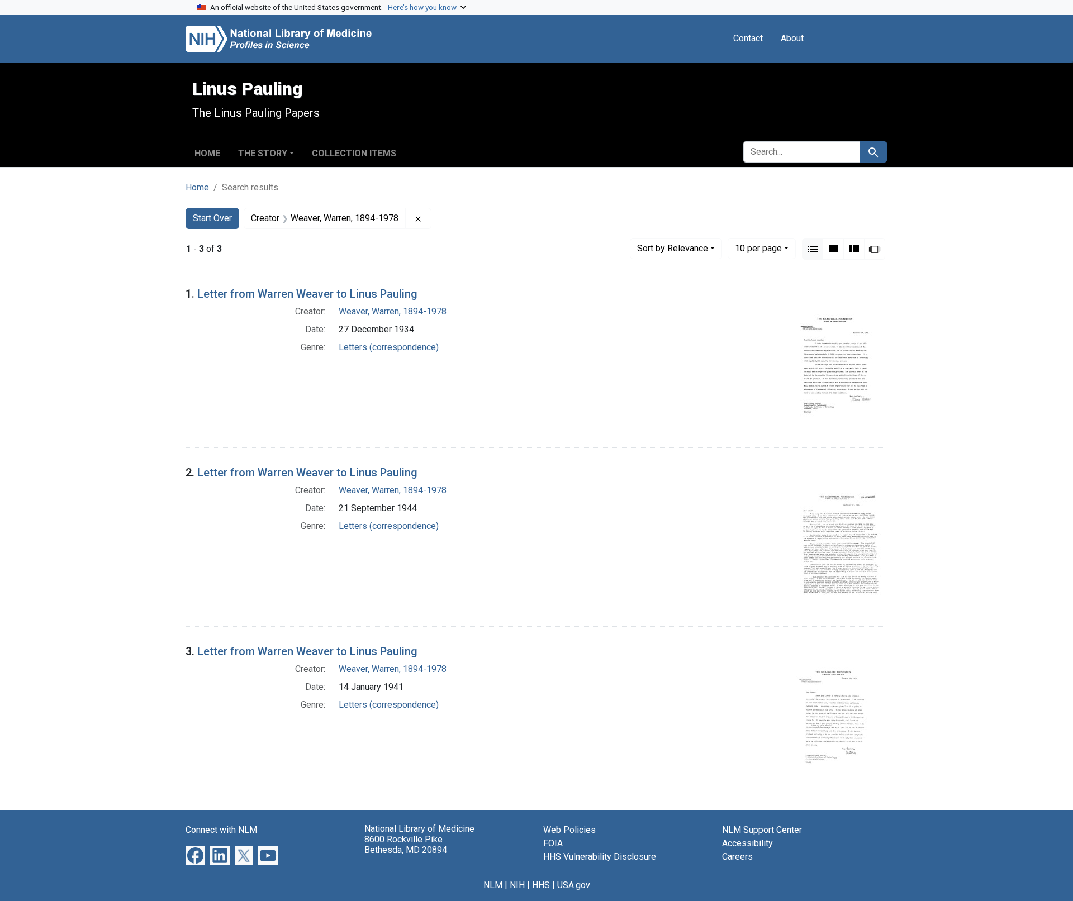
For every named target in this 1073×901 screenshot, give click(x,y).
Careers (737, 856)
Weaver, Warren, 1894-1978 (393, 311)
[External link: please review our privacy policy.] (195, 855)
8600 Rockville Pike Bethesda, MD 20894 (405, 844)
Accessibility (747, 843)
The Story (262, 153)
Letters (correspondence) (389, 347)
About (792, 38)
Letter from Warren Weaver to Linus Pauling (307, 294)
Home (207, 153)
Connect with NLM (221, 829)
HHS (541, 885)
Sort (672, 248)
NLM (492, 885)
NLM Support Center (762, 829)
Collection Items (354, 153)
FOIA (553, 843)
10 (758, 248)
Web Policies (569, 829)
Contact (748, 38)
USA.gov (573, 885)
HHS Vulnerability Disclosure (599, 856)
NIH (517, 885)
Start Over (212, 218)
